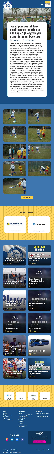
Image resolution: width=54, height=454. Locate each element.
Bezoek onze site (38, 441)
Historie (21, 423)
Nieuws (5, 413)
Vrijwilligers (22, 420)
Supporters (6, 418)
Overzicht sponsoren (42, 416)
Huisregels (22, 426)
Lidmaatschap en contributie (23, 417)
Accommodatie (23, 425)
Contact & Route (8, 420)
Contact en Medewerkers (43, 450)
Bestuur (21, 413)
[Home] (9, 4)
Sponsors (21, 421)
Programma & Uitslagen (7, 415)
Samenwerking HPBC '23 (25, 415)
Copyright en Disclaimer (10, 450)
